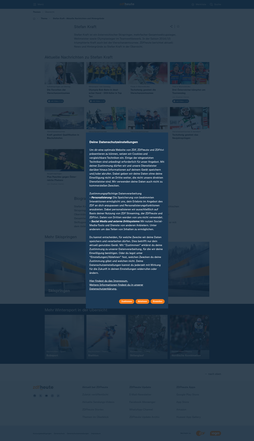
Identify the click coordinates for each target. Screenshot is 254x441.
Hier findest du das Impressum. (108, 280)
